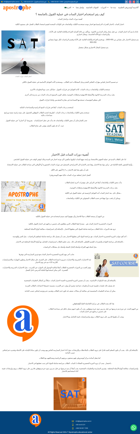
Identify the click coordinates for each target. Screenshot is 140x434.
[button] (69, 7)
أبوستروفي (76, 304)
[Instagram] (130, 2)
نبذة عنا (113, 7)
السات (120, 32)
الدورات (103, 7)
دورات (57, 165)
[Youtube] (134, 2)
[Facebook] (126, 2)
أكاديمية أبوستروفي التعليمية (128, 7)
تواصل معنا (80, 7)
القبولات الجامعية (92, 7)
